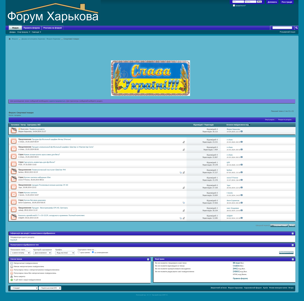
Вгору (292, 226)
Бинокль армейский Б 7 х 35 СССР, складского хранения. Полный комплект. (51, 215)
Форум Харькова (25, 132)
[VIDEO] (236, 272)
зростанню (85, 253)
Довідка (13, 32)
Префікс (58, 250)
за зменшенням (101, 253)
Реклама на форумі (52, 28)
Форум (15, 28)
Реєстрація (287, 2)
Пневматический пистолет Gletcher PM (49, 170)
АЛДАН (21, 218)
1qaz (20, 187)
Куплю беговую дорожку (35, 200)
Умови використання (278, 288)
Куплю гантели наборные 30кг (37, 177)
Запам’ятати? (240, 5)
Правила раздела (36, 129)
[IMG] (235, 269)
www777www (24, 180)
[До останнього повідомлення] (242, 132)
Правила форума (32, 28)
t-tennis (21, 195)
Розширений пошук (287, 32)
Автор (23, 125)
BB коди (236, 263)
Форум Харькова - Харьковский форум (245, 288)
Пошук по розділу (284, 120)
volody (20, 210)
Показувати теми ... (18, 250)
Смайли (236, 266)
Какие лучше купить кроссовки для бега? (42, 155)
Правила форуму (240, 279)
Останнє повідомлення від (237, 125)
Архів (265, 288)
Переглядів (209, 125)
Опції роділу (269, 120)
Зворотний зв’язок (219, 288)
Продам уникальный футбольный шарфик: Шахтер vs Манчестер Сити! (63, 147)
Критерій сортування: (42, 250)
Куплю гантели (30, 193)
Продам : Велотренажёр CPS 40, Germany (50, 208)
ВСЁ (39, 125)
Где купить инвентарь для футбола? (39, 162)
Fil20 (20, 165)
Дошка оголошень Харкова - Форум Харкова (41, 39)
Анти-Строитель (24, 203)
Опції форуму (22, 32)
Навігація (35, 32)
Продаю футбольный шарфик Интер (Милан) (51, 139)
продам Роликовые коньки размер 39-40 (50, 185)
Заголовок (15, 125)
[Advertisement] (152, 48)
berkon (21, 172)
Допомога (272, 2)
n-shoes (21, 142)
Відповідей (198, 125)
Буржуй (13, 240)
